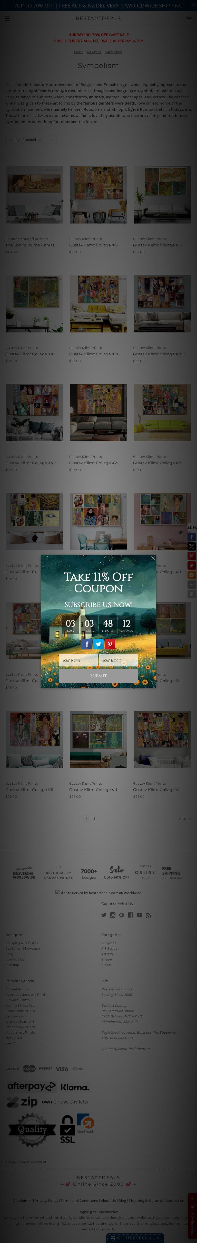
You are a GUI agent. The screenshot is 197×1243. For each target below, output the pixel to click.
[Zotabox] (153, 683)
